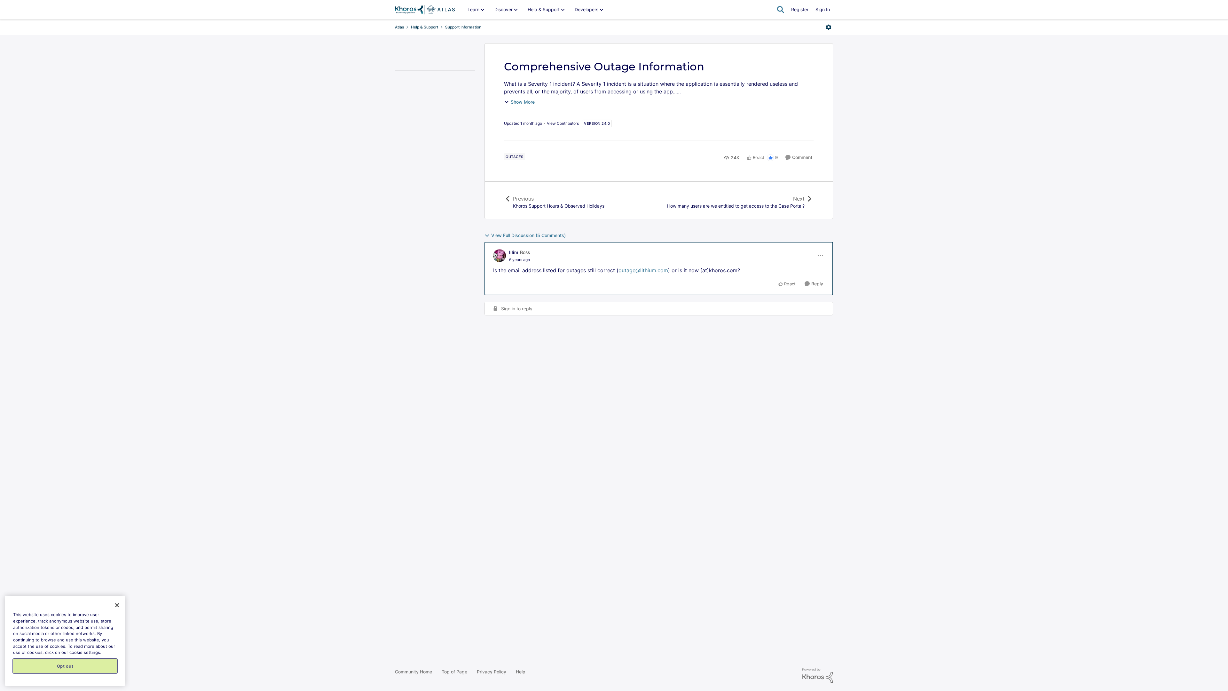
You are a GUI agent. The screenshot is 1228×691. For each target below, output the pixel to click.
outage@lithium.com (643, 270)
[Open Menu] (828, 27)
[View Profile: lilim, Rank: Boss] (499, 255)
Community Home (413, 671)
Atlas (399, 27)
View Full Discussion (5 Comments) (528, 235)
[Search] (780, 9)
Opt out (65, 666)
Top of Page (454, 671)
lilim (513, 252)
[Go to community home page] (425, 9)
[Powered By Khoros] (817, 675)
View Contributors (563, 123)
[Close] (117, 605)
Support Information (463, 27)
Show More (523, 102)
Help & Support (424, 27)
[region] (65, 641)
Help (520, 671)
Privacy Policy (491, 671)
